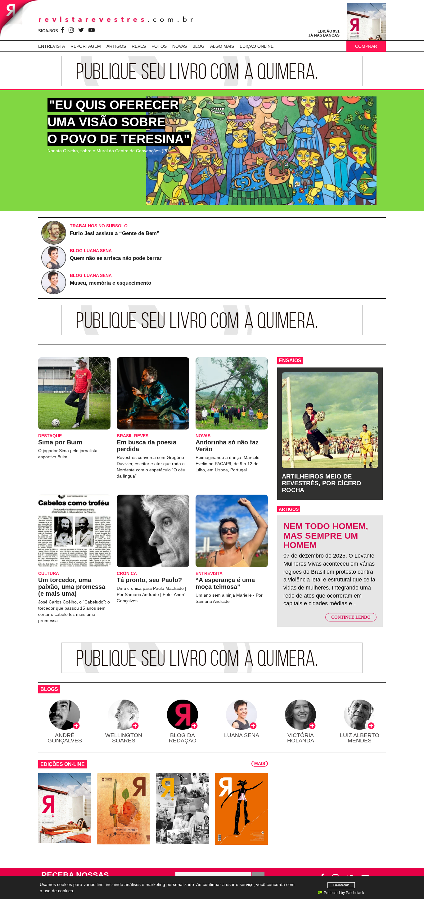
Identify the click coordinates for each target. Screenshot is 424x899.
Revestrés (115, 19)
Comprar (366, 46)
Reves (139, 46)
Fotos (159, 46)
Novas (179, 46)
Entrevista (51, 46)
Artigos (116, 46)
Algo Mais (222, 46)
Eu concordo (341, 885)
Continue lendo (351, 617)
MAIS (259, 763)
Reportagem (85, 46)
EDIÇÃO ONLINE (256, 46)
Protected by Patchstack (344, 893)
